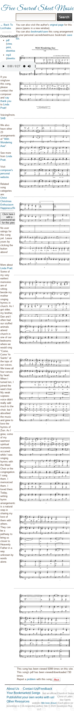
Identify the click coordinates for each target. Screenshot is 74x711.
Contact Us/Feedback (37, 688)
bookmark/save (39, 31)
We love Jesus (48, 703)
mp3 (8, 55)
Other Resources (18, 701)
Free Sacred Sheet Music (37, 8)
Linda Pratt (6, 268)
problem (31, 679)
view (9, 43)
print (8, 47)
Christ (3, 197)
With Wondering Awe (6, 142)
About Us (13, 688)
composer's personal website (6, 173)
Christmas (6, 201)
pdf (7, 40)
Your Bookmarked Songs (23, 692)
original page (57, 24)
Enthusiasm (6, 204)
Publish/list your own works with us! (30, 697)
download (11, 50)
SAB (3, 118)
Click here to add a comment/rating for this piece (9, 218)
